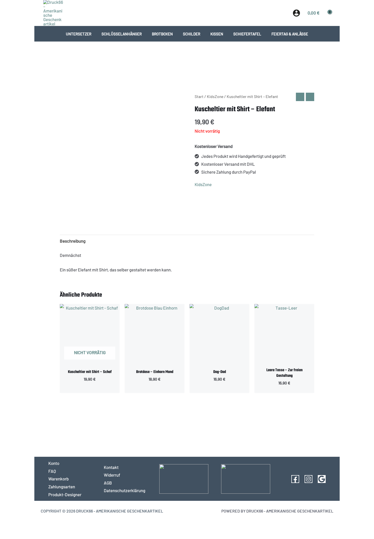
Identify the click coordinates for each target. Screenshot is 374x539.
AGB (108, 482)
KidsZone (215, 96)
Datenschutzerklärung (124, 490)
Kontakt (111, 467)
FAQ (52, 471)
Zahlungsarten (61, 486)
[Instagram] (308, 479)
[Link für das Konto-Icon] (296, 13)
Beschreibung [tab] (72, 240)
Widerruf (112, 474)
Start (199, 96)
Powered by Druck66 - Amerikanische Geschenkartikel (277, 510)
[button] (187, 12)
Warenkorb (58, 478)
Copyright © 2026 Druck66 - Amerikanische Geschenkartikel (102, 510)
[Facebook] (295, 479)
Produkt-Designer (64, 494)
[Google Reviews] (322, 479)
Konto (53, 463)
